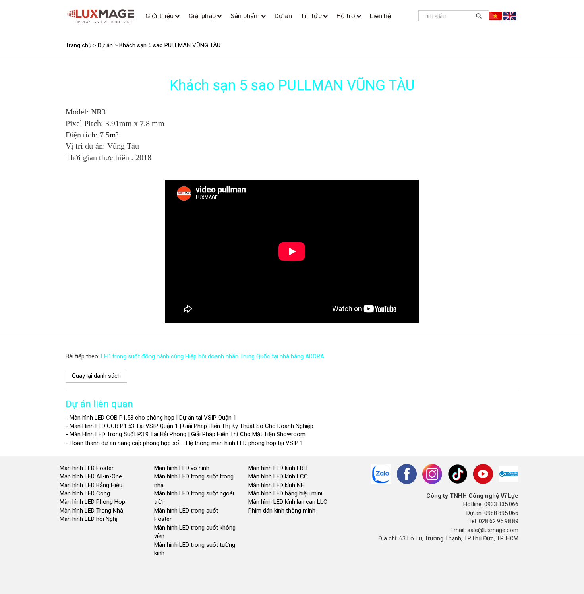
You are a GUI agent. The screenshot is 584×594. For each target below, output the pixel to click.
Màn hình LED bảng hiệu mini (285, 493)
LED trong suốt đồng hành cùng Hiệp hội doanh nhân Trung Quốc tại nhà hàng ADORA (212, 356)
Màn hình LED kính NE (276, 485)
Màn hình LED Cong (85, 493)
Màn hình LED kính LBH (277, 468)
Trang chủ (78, 45)
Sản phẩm (245, 16)
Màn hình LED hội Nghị (89, 518)
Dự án (283, 16)
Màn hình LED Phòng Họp (92, 501)
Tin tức (312, 16)
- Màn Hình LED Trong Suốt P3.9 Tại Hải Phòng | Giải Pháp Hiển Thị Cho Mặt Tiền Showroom (186, 434)
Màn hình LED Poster (87, 468)
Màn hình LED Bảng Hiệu (91, 485)
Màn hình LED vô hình (182, 468)
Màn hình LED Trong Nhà (91, 510)
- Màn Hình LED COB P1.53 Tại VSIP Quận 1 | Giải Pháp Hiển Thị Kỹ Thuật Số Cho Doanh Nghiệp (189, 426)
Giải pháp (202, 16)
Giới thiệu (160, 16)
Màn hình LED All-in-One (91, 476)
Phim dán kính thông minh (281, 510)
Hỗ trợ (346, 16)
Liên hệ (380, 16)
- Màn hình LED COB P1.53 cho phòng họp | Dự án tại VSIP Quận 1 (151, 417)
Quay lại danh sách (96, 375)
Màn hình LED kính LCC (278, 476)
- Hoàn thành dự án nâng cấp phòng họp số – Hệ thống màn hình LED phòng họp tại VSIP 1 (184, 443)
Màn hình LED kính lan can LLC (287, 501)
